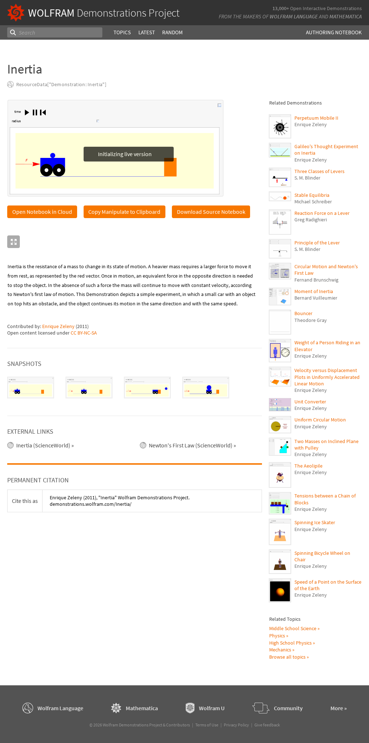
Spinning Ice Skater (314, 522)
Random (172, 32)
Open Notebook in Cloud (42, 212)
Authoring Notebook (334, 32)
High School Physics (290, 643)
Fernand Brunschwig (316, 280)
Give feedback (267, 724)
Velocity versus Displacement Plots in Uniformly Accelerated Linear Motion (327, 376)
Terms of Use (206, 724)
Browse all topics (287, 657)
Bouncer (303, 313)
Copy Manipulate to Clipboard (124, 212)
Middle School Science (292, 628)
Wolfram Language (294, 16)
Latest (146, 32)
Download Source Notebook (211, 212)
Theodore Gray (310, 320)
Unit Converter (310, 401)
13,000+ (280, 8)
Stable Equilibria (311, 195)
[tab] (30, 388)
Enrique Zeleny (58, 327)
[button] (27, 112)
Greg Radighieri (310, 219)
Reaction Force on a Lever (322, 213)
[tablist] (134, 388)
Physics (277, 635)
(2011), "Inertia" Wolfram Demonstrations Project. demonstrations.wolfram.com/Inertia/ (120, 501)
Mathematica (345, 16)
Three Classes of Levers (319, 171)
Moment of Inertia (313, 291)
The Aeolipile (308, 466)
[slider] (59, 122)
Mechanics (280, 649)
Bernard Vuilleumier (315, 298)
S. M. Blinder (307, 177)
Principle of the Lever (317, 242)
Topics (122, 32)
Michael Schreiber (313, 201)
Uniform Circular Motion (320, 419)
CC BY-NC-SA (84, 333)
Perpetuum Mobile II (316, 118)
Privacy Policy (236, 724)
